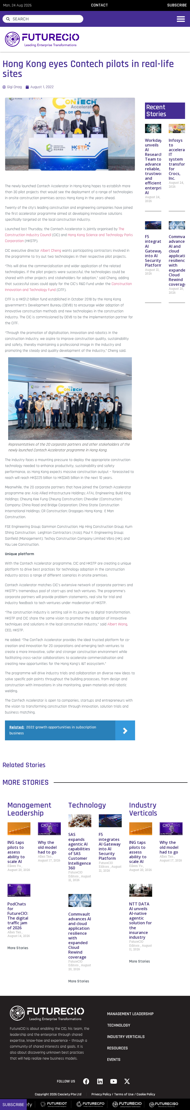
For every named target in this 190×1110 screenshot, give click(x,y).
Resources (117, 1048)
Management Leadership (29, 809)
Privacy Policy (101, 1094)
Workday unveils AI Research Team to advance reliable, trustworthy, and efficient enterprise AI (157, 166)
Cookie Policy (146, 1094)
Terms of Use (124, 1094)
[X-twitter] (127, 1081)
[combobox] (42, 19)
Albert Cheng (50, 250)
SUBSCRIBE (177, 5)
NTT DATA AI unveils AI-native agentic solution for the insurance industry (140, 920)
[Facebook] (86, 1081)
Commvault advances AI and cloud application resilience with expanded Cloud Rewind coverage (79, 935)
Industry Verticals (143, 809)
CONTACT (99, 5)
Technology (87, 805)
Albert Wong (117, 624)
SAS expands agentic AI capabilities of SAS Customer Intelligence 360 (79, 851)
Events (113, 1059)
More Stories (17, 948)
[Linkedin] (100, 1081)
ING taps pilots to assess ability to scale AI (16, 852)
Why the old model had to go (47, 847)
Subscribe (13, 1104)
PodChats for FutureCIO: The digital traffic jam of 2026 (17, 916)
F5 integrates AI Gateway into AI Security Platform (155, 251)
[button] (181, 19)
